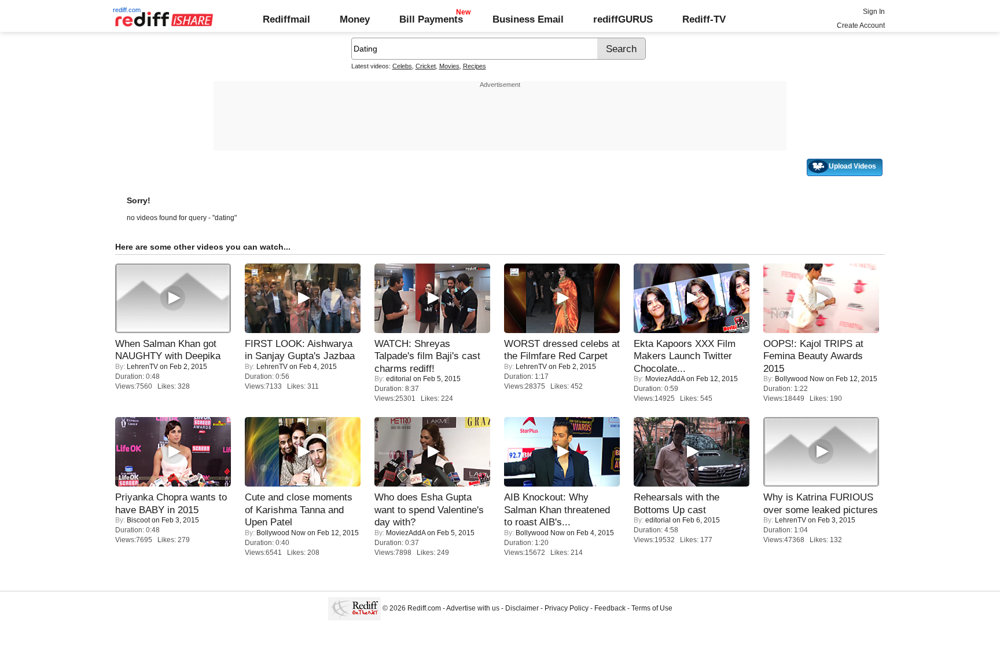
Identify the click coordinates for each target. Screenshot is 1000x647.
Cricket (426, 66)
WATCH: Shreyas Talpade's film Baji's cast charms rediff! (427, 356)
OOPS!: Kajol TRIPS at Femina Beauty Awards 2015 (813, 356)
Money (355, 19)
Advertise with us (472, 608)
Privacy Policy (567, 608)
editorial (398, 379)
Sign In (874, 12)
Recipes (474, 66)
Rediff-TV (704, 19)
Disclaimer (522, 608)
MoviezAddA (665, 379)
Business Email (528, 19)
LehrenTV (142, 367)
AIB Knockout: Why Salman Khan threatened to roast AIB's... (557, 509)
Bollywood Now (799, 379)
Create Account (861, 25)
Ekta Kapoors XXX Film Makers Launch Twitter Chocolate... (685, 356)
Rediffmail (286, 19)
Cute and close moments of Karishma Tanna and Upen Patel (298, 509)
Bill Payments (431, 19)
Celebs (402, 66)
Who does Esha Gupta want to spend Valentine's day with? (429, 509)
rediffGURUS (623, 19)
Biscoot (138, 520)
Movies (449, 66)
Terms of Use (651, 608)
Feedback (610, 608)
